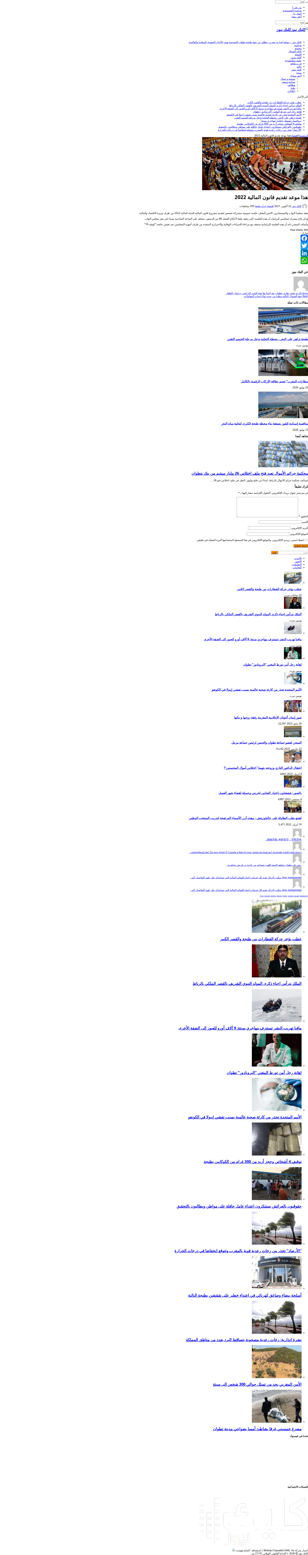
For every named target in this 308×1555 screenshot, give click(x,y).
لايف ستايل (296, 75)
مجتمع (298, 48)
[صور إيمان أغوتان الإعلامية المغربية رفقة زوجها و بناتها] (293, 711)
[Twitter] (154, 245)
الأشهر (298, 561)
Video (284, 896)
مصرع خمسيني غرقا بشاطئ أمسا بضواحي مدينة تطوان (257, 1429)
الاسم (305, 522)
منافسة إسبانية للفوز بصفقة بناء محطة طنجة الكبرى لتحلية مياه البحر (264, 423)
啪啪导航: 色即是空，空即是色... (284, 839)
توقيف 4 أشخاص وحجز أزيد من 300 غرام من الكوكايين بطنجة (269, 123)
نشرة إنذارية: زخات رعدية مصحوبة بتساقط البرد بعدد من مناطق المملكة (244, 1339)
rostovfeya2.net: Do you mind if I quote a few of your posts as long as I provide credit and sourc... (245, 852)
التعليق (303, 516)
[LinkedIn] (154, 253)
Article (279, 896)
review (290, 896)
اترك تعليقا (260, 206)
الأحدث (298, 558)
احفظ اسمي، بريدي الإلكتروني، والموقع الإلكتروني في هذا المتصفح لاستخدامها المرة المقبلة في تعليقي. (250, 540)
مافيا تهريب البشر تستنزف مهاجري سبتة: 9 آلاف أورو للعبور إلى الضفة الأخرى (260, 108)
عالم (299, 66)
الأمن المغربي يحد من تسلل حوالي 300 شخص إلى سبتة (257, 1384)
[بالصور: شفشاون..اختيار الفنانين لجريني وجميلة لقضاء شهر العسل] (293, 786)
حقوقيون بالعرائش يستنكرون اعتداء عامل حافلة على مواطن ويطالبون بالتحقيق (260, 126)
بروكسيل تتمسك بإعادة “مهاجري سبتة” (281, 120)
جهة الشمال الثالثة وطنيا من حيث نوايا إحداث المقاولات (276, 296)
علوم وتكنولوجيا (293, 60)
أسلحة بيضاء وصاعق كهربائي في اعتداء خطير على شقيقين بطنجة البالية (245, 1295)
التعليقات (297, 564)
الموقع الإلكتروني (299, 533)
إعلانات (291, 91)
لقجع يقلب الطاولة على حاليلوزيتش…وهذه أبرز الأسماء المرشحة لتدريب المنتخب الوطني (245, 818)
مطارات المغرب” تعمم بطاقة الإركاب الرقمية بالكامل (274, 381)
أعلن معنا (297, 16)
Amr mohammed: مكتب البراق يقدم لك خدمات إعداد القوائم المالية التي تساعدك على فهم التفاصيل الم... (246, 877)
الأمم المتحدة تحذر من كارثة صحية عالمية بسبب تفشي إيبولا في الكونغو (264, 114)
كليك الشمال (295, 51)
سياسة (298, 45)
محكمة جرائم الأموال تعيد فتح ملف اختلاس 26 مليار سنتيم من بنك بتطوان (250, 473)
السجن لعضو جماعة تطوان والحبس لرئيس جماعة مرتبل (266, 742)
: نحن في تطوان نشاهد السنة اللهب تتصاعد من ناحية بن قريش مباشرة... (264, 865)
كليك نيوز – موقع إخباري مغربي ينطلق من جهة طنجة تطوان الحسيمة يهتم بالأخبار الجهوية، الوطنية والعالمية (245, 42)
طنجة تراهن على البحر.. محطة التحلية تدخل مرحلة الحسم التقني (268, 117)
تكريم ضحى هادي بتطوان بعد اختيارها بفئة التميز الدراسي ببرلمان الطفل (267, 293)
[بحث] (306, 2)
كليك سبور (296, 57)
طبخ (293, 88)
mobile (267, 896)
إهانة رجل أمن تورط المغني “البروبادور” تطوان (277, 111)
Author (273, 896)
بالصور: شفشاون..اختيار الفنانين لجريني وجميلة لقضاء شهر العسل (260, 793)
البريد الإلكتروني (299, 527)
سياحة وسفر (288, 82)
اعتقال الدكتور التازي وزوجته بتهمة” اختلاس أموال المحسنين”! (263, 768)
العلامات (297, 567)
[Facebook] (154, 238)
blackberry (304, 896)
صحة (299, 72)
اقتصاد (298, 54)
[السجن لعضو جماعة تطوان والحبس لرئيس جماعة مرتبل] (293, 736)
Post (262, 896)
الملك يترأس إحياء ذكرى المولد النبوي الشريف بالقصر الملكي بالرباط (265, 105)
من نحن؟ (297, 7)
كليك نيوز (296, 206)
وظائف (291, 85)
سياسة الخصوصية (292, 10)
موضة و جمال (287, 78)
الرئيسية (303, 135)
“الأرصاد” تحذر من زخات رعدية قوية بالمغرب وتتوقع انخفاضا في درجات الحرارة (260, 129)
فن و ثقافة (296, 63)
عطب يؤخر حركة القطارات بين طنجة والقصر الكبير (274, 102)
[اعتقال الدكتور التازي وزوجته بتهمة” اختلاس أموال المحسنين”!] (293, 761)
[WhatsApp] (154, 260)
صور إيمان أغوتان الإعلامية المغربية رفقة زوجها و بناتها (268, 717)
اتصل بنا (297, 13)
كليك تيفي (296, 69)
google (296, 896)
